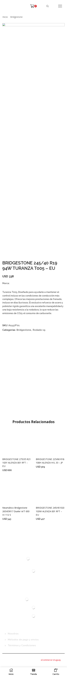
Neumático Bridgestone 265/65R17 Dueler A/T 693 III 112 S (15, 511)
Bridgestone (16, 16)
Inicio (5, 16)
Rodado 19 (39, 330)
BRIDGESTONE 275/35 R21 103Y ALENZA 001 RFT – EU (16, 463)
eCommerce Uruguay (51, 659)
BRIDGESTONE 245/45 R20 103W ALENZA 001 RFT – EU (50, 511)
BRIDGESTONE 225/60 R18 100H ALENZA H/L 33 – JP (50, 461)
